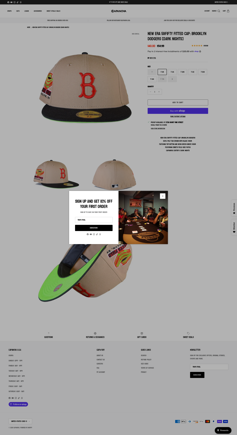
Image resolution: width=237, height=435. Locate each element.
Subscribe (94, 227)
